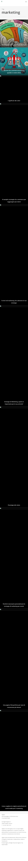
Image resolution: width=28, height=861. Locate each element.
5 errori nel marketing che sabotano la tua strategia (14, 302)
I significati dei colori (14, 100)
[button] (26, 1)
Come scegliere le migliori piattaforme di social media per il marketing (14, 807)
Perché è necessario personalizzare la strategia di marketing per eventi (14, 605)
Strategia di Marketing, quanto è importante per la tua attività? (14, 403)
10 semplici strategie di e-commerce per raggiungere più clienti (14, 201)
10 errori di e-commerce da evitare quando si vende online (14, 72)
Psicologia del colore (14, 505)
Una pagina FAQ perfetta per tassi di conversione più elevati (14, 706)
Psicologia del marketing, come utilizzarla (14, 45)
